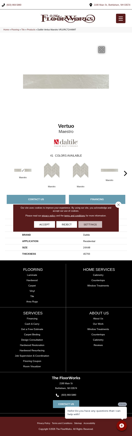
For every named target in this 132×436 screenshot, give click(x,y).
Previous (6, 168)
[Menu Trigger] (120, 18)
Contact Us (36, 199)
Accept (44, 224)
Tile (23, 29)
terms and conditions (74, 215)
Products (31, 29)
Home (6, 29)
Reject (67, 224)
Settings (90, 224)
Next (125, 168)
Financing (97, 199)
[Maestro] (22, 170)
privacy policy (49, 215)
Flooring (15, 29)
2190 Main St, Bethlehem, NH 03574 (112, 5)
